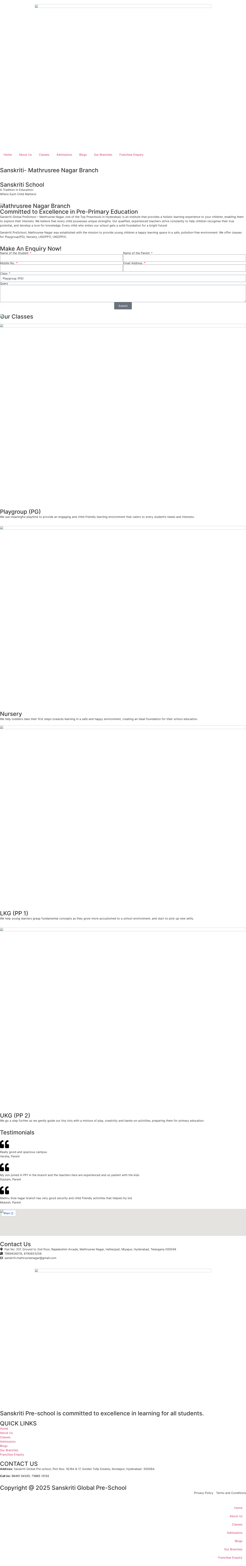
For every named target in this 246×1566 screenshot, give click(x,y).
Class (4, 273)
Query (4, 283)
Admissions (64, 154)
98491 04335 (21, 1476)
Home (8, 154)
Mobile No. (8, 263)
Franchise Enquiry (131, 154)
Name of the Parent (137, 253)
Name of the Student (14, 253)
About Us (25, 154)
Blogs (83, 154)
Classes (44, 154)
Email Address (133, 263)
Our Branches (103, 154)
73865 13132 (40, 1476)
